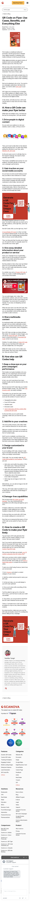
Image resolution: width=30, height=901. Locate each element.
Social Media (19, 767)
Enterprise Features (6, 767)
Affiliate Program (20, 797)
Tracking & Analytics (6, 759)
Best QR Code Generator (5, 829)
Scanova (9, 572)
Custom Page (19, 770)
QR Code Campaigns (21, 813)
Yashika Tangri (10, 28)
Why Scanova (19, 828)
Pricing (17, 831)
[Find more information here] (15, 877)
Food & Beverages (6, 809)
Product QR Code (20, 272)
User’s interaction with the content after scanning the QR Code (15, 409)
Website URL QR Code (8, 151)
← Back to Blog (6, 14)
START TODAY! (8, 216)
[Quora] (5, 688)
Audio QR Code (23, 342)
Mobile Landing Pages (7, 764)
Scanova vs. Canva (6, 835)
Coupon (18, 780)
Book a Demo (19, 792)
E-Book (18, 799)
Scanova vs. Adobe (6, 832)
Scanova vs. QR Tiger (7, 841)
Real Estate (19, 777)
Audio (17, 775)
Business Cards (5, 807)
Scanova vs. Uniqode (6, 848)
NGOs (2, 804)
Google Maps (19, 762)
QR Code (18, 86)
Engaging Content (6, 762)
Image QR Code (12, 335)
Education (3, 802)
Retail (2, 799)
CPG (2, 794)
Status (17, 804)
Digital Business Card (21, 764)
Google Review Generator (20, 817)
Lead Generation (5, 770)
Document (18, 757)
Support (18, 807)
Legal (17, 802)
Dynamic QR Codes (6, 754)
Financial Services (6, 815)
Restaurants (4, 792)
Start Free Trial (17, 3)
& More (3, 775)
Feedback (18, 772)
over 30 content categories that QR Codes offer (14, 553)
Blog (17, 794)
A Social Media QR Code (9, 232)
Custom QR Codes (6, 757)
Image (17, 759)
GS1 (17, 782)
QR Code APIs (5, 772)
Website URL (19, 754)
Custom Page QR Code (8, 549)
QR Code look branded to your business (14, 458)
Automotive (4, 812)
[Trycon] (12, 713)
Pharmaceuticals (5, 817)
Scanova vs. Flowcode (4, 838)
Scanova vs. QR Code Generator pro (7, 844)
